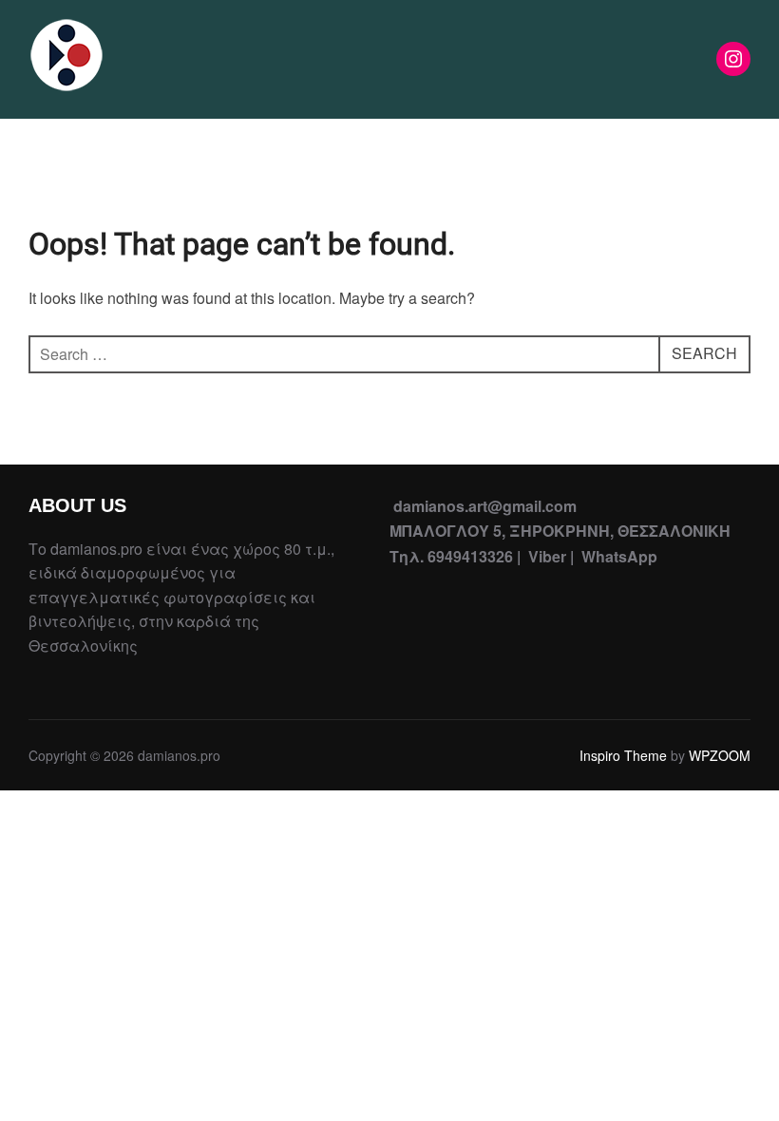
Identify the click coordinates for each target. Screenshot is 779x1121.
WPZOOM (719, 755)
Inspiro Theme (623, 755)
